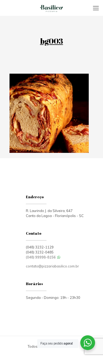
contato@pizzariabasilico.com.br (52, 266)
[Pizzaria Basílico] (51, 8)
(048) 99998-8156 (41, 257)
